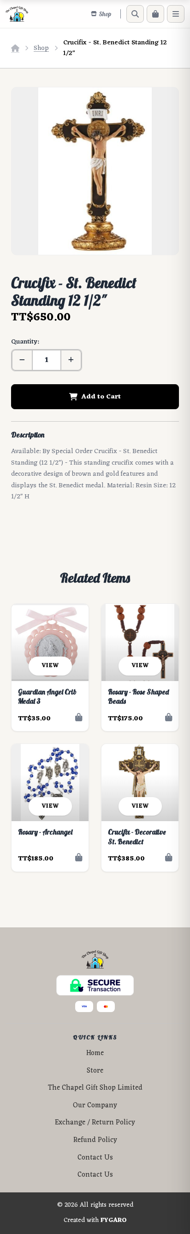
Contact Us (95, 1158)
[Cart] (155, 14)
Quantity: (25, 342)
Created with (95, 1221)
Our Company (95, 1105)
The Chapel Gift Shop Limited (95, 1088)
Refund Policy (95, 1140)
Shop (41, 48)
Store (95, 1071)
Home (95, 1053)
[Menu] (175, 14)
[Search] (135, 14)
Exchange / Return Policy (95, 1123)
